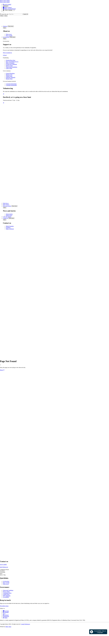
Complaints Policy (7, 593)
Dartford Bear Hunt (10, 60)
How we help (9, 35)
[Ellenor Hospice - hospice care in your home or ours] (3, 23)
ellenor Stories (9, 214)
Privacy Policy (6, 591)
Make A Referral (10, 228)
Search (6, 6)
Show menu (10, 26)
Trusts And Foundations (11, 67)
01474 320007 (7, 4)
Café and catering (7, 216)
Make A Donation (10, 63)
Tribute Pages (9, 76)
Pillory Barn (8, 626)
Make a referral (8, 7)
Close (6, 15)
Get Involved (6, 581)
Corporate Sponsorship (11, 85)
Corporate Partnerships (11, 83)
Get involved (6, 37)
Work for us (6, 203)
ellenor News (9, 215)
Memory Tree (9, 74)
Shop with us (6, 204)
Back (5, 27)
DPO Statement (6, 595)
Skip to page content (5, 0)
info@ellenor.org (4, 567)
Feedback (8, 227)
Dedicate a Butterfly (10, 77)
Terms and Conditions (8, 590)
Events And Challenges (11, 64)
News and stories (7, 206)
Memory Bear (9, 78)
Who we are (9, 34)
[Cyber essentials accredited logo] (22, 483)
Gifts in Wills (9, 68)
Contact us (5, 218)
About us (5, 26)
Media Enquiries (10, 226)
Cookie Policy (6, 594)
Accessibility (6, 597)
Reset (2, 15)
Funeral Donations (10, 73)
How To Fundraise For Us (12, 61)
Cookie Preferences (25, 624)
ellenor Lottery (9, 65)
